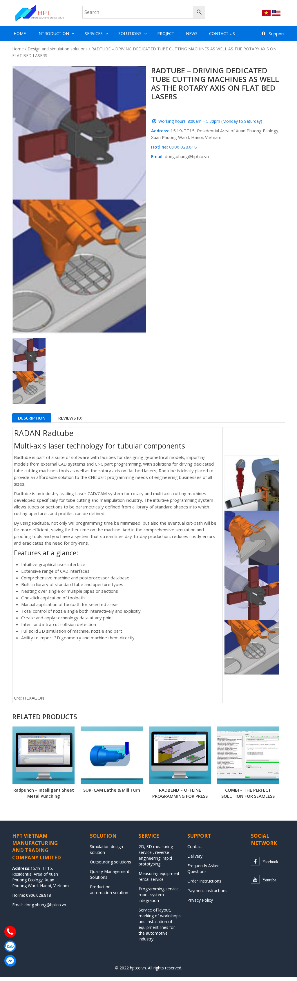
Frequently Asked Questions (203, 868)
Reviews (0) (70, 418)
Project (165, 33)
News (192, 33)
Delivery (194, 856)
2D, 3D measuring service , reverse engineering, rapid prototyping (156, 855)
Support (277, 33)
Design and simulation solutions (58, 49)
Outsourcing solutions (110, 862)
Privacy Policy (200, 900)
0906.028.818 (183, 147)
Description (32, 418)
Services (94, 33)
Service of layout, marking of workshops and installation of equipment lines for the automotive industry (160, 924)
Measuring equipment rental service (159, 876)
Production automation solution (109, 889)
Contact (194, 846)
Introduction (53, 33)
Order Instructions (204, 881)
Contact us (222, 33)
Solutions (130, 33)
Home (20, 33)
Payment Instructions (207, 890)
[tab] (31, 417)
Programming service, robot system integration (159, 894)
